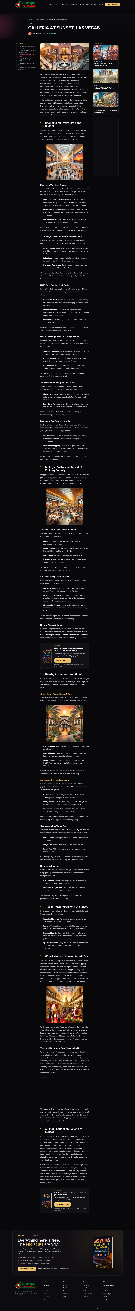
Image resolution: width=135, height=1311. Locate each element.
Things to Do (73, 4)
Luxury (45, 1288)
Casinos (65, 1291)
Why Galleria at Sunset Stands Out (26, 64)
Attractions (66, 1294)
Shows (57, 4)
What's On (89, 4)
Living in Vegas (107, 1294)
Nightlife (81, 4)
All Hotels (46, 1285)
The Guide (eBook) (108, 1285)
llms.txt (101, 1308)
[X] (20, 1299)
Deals (84, 1291)
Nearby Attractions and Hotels (26, 55)
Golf (64, 1296)
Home (30, 20)
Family (45, 1294)
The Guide (112, 4)
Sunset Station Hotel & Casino (54, 780)
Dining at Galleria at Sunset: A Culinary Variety (27, 51)
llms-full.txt (107, 1308)
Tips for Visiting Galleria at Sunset (27, 59)
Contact (105, 1296)
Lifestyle (85, 1296)
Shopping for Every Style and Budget (26, 47)
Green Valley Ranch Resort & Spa (56, 694)
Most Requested (87, 1288)
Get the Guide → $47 (27, 1268)
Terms (118, 1308)
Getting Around (87, 1294)
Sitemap (105, 1299)
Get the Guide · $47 (62, 660)
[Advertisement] (64, 1092)
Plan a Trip (86, 1285)
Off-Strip (46, 1296)
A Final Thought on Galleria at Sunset (27, 68)
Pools (45, 1299)
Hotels (51, 4)
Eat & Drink (64, 4)
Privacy (113, 1308)
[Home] (28, 1285)
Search (101, 4)
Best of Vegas (107, 1288)
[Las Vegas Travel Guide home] (25, 4)
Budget (46, 1291)
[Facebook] (16, 1299)
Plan (95, 4)
